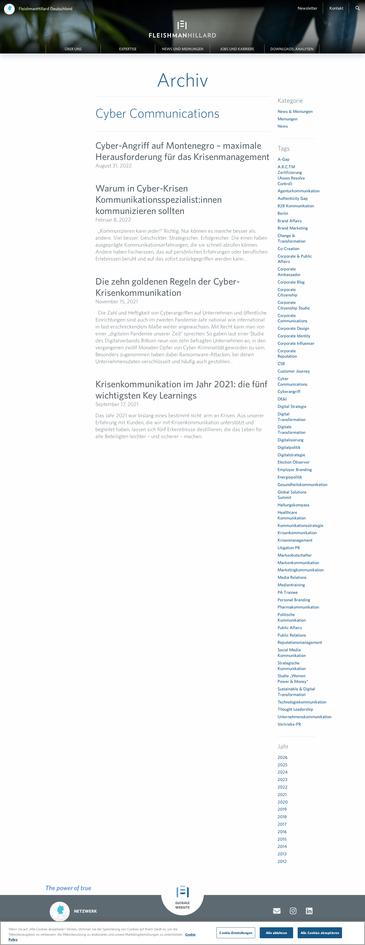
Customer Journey (294, 371)
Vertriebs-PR (289, 724)
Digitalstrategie (291, 454)
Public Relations (292, 635)
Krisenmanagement (295, 540)
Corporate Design (293, 328)
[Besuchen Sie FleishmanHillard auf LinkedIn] (309, 911)
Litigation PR (289, 547)
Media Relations (292, 577)
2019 (282, 809)
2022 (283, 787)
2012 (282, 861)
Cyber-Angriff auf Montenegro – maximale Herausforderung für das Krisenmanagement (182, 151)
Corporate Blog (291, 282)
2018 (282, 816)
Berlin (283, 213)
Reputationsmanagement (300, 642)
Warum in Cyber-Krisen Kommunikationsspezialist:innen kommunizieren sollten (158, 199)
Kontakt (336, 8)
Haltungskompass (293, 504)
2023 (282, 779)
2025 (282, 764)
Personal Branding (294, 599)
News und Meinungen (182, 49)
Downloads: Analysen (291, 49)
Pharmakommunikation (298, 607)
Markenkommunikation (298, 562)
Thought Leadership (295, 709)
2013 (282, 853)
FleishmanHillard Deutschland (45, 8)
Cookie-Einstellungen (235, 933)
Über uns (73, 49)
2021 (282, 794)
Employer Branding (295, 469)
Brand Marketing (293, 227)
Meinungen (287, 118)
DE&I (282, 398)
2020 (283, 801)
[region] (182, 933)
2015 (282, 839)
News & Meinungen (295, 111)
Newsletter (307, 8)
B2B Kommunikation (296, 205)
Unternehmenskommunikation (304, 716)
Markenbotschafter (295, 555)
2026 (283, 757)
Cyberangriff (289, 391)
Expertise (128, 49)
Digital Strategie (292, 406)
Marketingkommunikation (301, 569)
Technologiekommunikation (302, 701)
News (283, 126)
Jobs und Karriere (237, 49)
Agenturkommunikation (299, 190)
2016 (282, 831)
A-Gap (284, 159)
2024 (283, 772)
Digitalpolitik (289, 447)
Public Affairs (290, 627)
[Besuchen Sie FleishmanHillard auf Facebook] (293, 911)
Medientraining (291, 584)
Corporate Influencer (296, 343)
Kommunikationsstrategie (300, 525)
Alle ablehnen (276, 933)
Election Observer (294, 462)
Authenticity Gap (293, 198)
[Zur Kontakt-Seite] (276, 911)
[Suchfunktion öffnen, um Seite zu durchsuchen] (357, 8)
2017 (282, 824)
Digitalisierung (291, 439)
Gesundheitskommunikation (302, 484)
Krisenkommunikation (297, 532)
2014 (282, 846)
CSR (281, 363)
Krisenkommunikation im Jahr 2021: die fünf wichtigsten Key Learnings (181, 389)
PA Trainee (288, 592)
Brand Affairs (290, 220)
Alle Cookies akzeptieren (320, 933)
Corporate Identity (294, 335)
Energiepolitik (290, 477)
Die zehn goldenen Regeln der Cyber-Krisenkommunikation (167, 287)
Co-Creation (288, 248)
